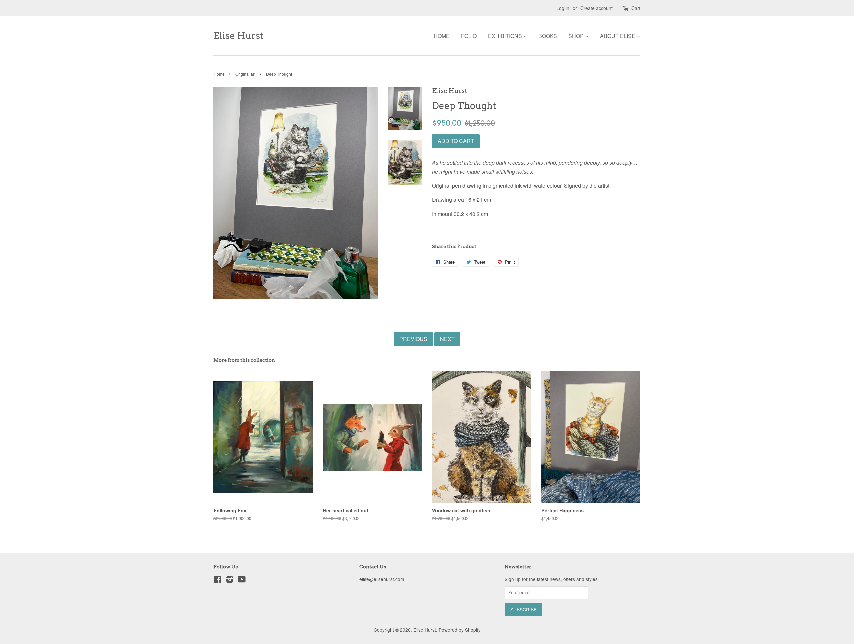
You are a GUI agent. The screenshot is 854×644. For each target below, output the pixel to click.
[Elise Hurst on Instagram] (229, 580)
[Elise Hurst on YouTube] (242, 580)
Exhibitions (505, 36)
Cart (635, 8)
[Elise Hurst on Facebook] (217, 580)
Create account (596, 8)
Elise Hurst (239, 35)
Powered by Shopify (460, 629)
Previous (413, 339)
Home (442, 36)
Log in (562, 8)
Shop (576, 36)
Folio (469, 36)
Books (547, 36)
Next (447, 339)
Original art (245, 74)
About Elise (618, 36)
